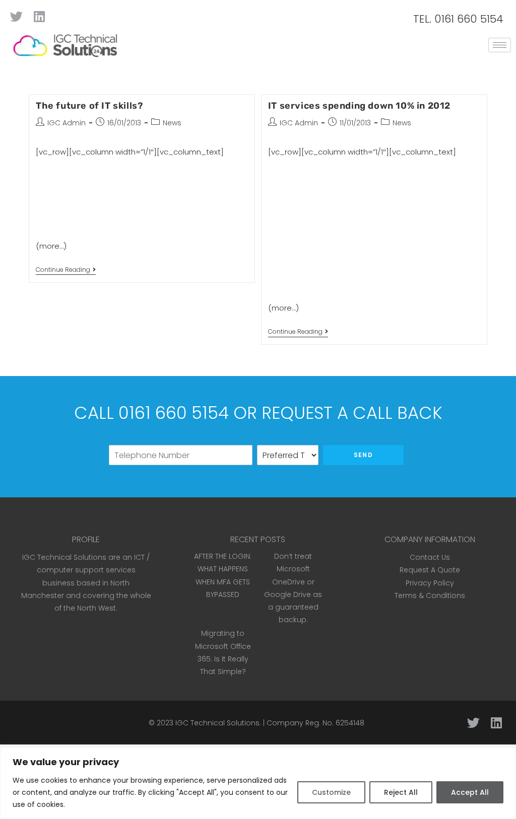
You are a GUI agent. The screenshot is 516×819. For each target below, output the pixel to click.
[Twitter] (16, 16)
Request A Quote (430, 570)
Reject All (401, 792)
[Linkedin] (39, 16)
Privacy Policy (430, 583)
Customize (331, 792)
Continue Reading (66, 270)
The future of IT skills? (89, 105)
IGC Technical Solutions (217, 723)
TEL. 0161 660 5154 (458, 19)
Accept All (470, 792)
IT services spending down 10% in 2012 (359, 105)
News (172, 123)
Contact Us (430, 557)
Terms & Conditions (430, 595)
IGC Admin (66, 123)
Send (363, 455)
